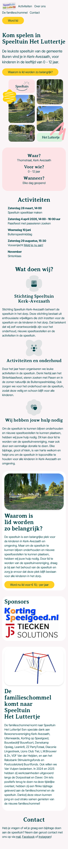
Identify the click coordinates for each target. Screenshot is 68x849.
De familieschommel (15, 12)
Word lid (13, 20)
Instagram (45, 836)
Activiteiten (25, 6)
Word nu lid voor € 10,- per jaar (29, 584)
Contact (35, 12)
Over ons (40, 6)
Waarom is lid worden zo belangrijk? (30, 72)
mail (18, 836)
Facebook (28, 836)
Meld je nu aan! (33, 245)
